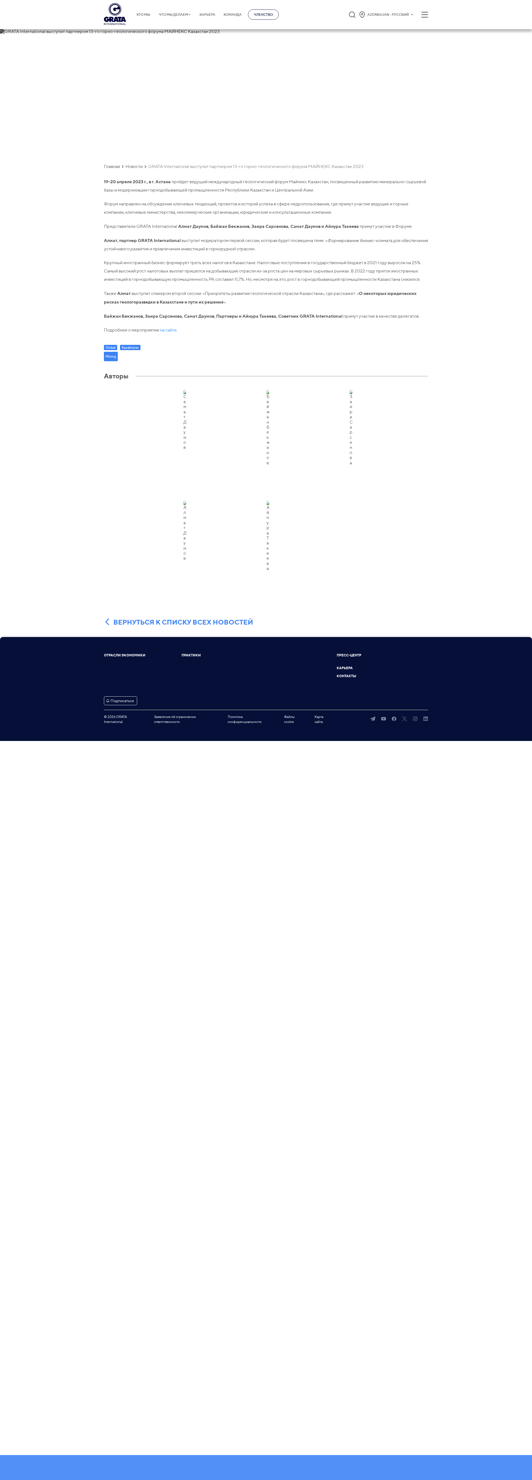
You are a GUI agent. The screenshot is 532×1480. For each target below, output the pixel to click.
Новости (134, 166)
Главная (112, 166)
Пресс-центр (349, 655)
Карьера (207, 15)
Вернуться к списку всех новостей (183, 622)
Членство (263, 14)
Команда (233, 15)
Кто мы (143, 15)
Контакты (346, 676)
